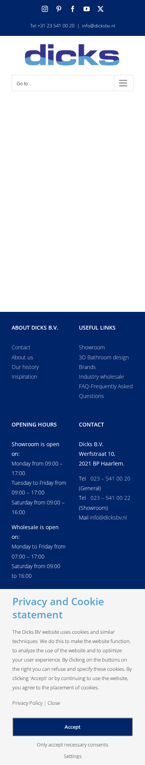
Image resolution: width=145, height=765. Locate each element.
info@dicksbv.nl (98, 25)
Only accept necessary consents (72, 744)
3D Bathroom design (104, 357)
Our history (25, 367)
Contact (21, 347)
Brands (87, 367)
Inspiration (24, 376)
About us (22, 357)
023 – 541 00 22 (110, 497)
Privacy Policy (27, 703)
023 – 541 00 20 (110, 478)
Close (54, 703)
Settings (73, 756)
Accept (72, 726)
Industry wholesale (101, 376)
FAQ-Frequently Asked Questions (106, 390)
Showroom (92, 347)
